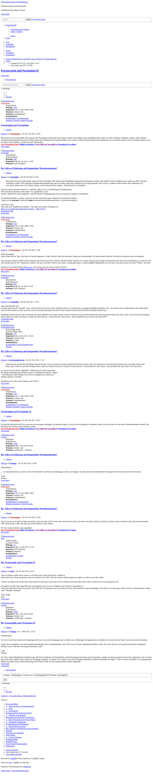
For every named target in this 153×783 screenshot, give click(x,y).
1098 (15, 444)
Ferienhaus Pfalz (7, 211)
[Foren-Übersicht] (14, 2)
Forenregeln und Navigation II (19, 70)
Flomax (4, 437)
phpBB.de (27, 767)
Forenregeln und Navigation (15, 125)
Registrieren (10, 55)
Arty (10, 763)
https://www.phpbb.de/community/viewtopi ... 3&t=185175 (23, 209)
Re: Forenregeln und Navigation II (18, 562)
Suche (8, 51)
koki (2, 538)
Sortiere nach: (28, 675)
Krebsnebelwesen (7, 327)
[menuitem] (20, 29)
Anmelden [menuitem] (10, 44)
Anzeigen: (7, 675)
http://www (28, 267)
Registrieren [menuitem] (10, 46)
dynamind (4, 153)
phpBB (13, 758)
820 (15, 159)
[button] (9, 97)
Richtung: (53, 675)
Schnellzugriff (11, 25)
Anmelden (10, 53)
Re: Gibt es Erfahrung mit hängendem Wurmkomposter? (29, 168)
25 (15, 545)
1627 (15, 108)
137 (15, 334)
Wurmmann (5, 103)
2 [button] (6, 95)
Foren (8, 38)
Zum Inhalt (5, 14)
